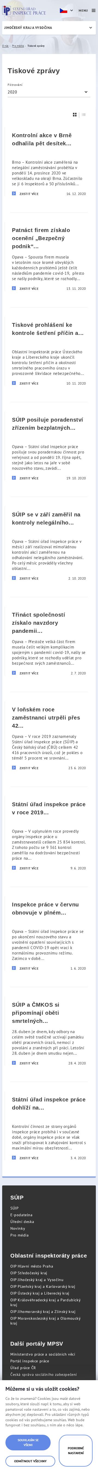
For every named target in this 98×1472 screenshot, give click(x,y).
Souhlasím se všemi (28, 1442)
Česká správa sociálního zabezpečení (43, 1374)
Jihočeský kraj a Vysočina (28, 27)
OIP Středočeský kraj (28, 1273)
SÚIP (14, 1208)
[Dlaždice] (75, 114)
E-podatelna (21, 1214)
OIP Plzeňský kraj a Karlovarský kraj (42, 1286)
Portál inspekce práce (29, 1361)
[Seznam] (84, 114)
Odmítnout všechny (30, 1461)
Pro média (19, 1235)
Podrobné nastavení (76, 1450)
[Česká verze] (67, 10)
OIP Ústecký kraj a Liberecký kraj (39, 1293)
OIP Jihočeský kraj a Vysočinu (36, 1279)
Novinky (17, 1228)
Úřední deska (22, 1221)
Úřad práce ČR (23, 1367)
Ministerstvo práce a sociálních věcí (42, 1354)
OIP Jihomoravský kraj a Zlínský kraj (43, 1311)
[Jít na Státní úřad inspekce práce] (24, 10)
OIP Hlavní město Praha (31, 1266)
